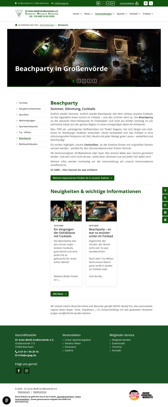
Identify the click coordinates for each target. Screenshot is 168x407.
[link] (66, 243)
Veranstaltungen (103, 13)
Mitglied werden (121, 339)
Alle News (58, 293)
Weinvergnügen (27, 120)
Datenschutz (39, 391)
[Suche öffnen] (146, 3)
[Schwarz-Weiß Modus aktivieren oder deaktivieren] (98, 3)
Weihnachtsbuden (28, 144)
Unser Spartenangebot (78, 339)
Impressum (24, 391)
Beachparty (25, 138)
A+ (113, 3)
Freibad (146, 13)
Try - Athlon (25, 132)
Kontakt (134, 13)
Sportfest (24, 114)
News (87, 13)
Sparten (121, 13)
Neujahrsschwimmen (30, 108)
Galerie (69, 350)
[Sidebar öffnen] (151, 3)
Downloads (118, 343)
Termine (23, 102)
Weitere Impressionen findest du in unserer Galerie (81, 178)
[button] (73, 81)
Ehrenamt (70, 346)
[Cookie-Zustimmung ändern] (6, 400)
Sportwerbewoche (28, 126)
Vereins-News (73, 343)
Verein (76, 13)
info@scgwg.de (61, 3)
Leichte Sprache (127, 3)
